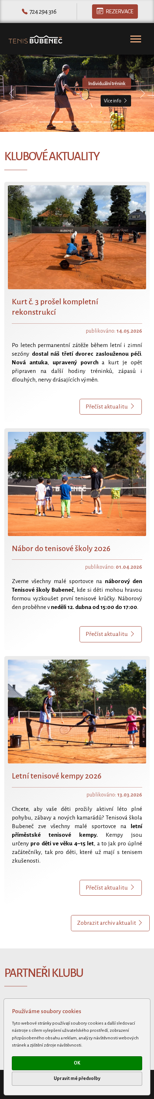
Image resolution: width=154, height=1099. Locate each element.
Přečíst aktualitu (107, 406)
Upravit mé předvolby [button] (77, 1078)
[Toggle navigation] (135, 39)
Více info (112, 100)
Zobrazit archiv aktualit (107, 923)
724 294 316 (42, 11)
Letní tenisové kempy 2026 (56, 776)
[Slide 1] (44, 122)
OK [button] (77, 1063)
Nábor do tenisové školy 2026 (61, 548)
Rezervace (119, 11)
